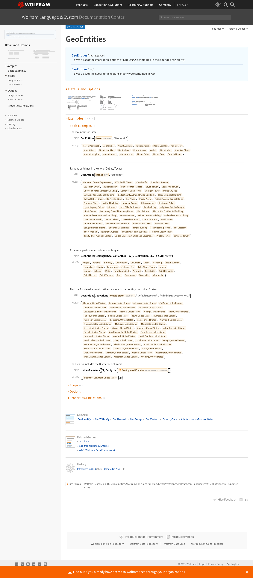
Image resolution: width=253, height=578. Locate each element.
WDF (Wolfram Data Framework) (97, 450)
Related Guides (236, 28)
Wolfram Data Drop (175, 543)
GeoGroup (136, 419)
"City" (74, 97)
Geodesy (84, 441)
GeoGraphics (83, 98)
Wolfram (191, 564)
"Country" (77, 97)
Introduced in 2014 (89, 469)
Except (101, 105)
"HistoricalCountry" (83, 97)
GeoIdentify (84, 419)
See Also (217, 28)
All (132, 95)
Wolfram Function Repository (107, 543)
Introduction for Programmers (144, 537)
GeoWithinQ (102, 419)
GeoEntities (7, 32)
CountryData (170, 419)
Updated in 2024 (115, 469)
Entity (69, 101)
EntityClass (101, 107)
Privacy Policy (215, 564)
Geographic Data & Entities (94, 445)
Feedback (227, 499)
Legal (202, 564)
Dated (88, 97)
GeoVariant (69, 98)
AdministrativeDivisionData (197, 419)
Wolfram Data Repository (144, 543)
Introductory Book (182, 537)
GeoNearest (119, 419)
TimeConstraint (134, 104)
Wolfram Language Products (207, 543)
